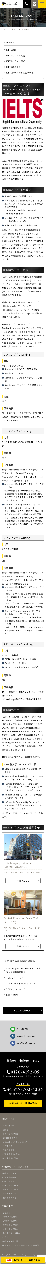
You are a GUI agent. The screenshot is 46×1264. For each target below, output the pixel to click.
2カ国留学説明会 (10, 1138)
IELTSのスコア (13, 66)
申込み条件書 (8, 1150)
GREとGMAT (12, 994)
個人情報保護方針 (10, 1241)
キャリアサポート (10, 1185)
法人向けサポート (10, 1189)
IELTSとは (11, 49)
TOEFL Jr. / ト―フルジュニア (21, 983)
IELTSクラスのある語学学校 (20, 72)
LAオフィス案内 (10, 1221)
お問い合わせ (8, 1125)
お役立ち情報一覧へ (23, 1010)
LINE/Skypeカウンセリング (15, 1142)
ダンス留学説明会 (10, 1133)
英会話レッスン (9, 1173)
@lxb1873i (22, 1029)
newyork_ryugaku (26, 1036)
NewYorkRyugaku (26, 1043)
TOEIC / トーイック (16, 989)
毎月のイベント (9, 1193)
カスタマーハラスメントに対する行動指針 (21, 1245)
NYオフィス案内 (10, 1216)
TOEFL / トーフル (15, 977)
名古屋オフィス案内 (11, 1233)
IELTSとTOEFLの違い (17, 55)
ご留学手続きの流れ (11, 1154)
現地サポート (8, 1181)
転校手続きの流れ (10, 1158)
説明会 (6, 1129)
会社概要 (6, 1212)
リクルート (7, 1237)
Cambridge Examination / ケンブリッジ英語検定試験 (23, 970)
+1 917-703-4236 (25, 1089)
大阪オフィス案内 (10, 1229)
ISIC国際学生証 (9, 1177)
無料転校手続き (9, 1197)
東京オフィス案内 (10, 1225)
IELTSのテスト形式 (15, 61)
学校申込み (7, 1146)
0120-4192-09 (25, 1072)
